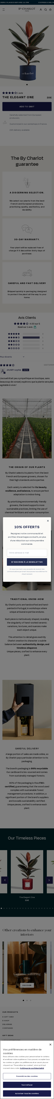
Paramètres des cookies (27, 1076)
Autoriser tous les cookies (27, 1093)
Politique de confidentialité (32, 1068)
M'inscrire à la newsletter (27, 562)
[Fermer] (50, 1044)
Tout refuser (27, 1085)
